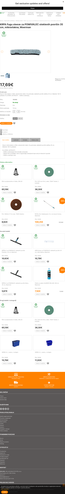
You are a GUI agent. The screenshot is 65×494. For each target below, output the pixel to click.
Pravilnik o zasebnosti (5, 418)
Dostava (2, 427)
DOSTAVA (5, 130)
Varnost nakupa (3, 420)
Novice (1, 438)
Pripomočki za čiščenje (9, 20)
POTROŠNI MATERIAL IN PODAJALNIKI (11, 14)
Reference (2, 464)
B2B (64, 13)
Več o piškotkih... (5, 489)
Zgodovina (2, 453)
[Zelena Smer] (2, 13)
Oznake (25, 140)
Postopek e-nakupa (4, 429)
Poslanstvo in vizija (4, 454)
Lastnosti (15, 140)
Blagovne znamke (4, 442)
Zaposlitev (2, 462)
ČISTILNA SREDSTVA (31, 13)
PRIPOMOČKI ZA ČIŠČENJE (40, 14)
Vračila (1, 423)
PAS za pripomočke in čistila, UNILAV (12, 181)
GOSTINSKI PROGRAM (22, 13)
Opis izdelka (5, 140)
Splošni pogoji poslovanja (6, 416)
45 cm (20, 118)
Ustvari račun (3, 397)
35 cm (15, 118)
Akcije (1, 440)
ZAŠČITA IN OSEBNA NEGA (49, 14)
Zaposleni (2, 460)
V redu (4, 492)
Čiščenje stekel (19, 20)
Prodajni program (4, 456)
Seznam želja (3, 399)
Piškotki (2, 425)
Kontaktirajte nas (4, 458)
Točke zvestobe (4, 430)
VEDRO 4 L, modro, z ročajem (43, 352)
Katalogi (2, 443)
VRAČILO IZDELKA (7, 134)
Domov (1, 20)
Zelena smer (35, 140)
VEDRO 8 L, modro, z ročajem (10, 352)
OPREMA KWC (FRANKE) (58, 14)
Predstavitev (3, 451)
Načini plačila (3, 421)
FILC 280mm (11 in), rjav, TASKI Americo (13, 214)
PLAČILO (4, 132)
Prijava (1, 396)
